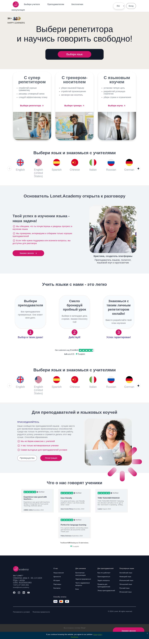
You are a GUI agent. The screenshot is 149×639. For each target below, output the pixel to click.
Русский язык (124, 588)
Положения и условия (21, 612)
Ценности (57, 576)
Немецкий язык (125, 576)
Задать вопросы (103, 580)
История (56, 580)
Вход (131, 6)
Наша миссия (58, 573)
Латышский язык (125, 584)
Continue (74, 637)
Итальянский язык (126, 580)
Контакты (56, 588)
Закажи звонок (27, 253)
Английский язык (125, 573)
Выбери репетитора (31, 105)
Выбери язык (74, 54)
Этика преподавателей (106, 590)
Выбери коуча (115, 105)
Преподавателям (55, 4)
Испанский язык (125, 592)
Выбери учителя (32, 4)
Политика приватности (41, 612)
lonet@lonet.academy (21, 587)
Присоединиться (103, 576)
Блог (77, 589)
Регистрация (51, 458)
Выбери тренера (73, 105)
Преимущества (27, 458)
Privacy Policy (97, 634)
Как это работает (103, 573)
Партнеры (57, 584)
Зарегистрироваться (83, 579)
